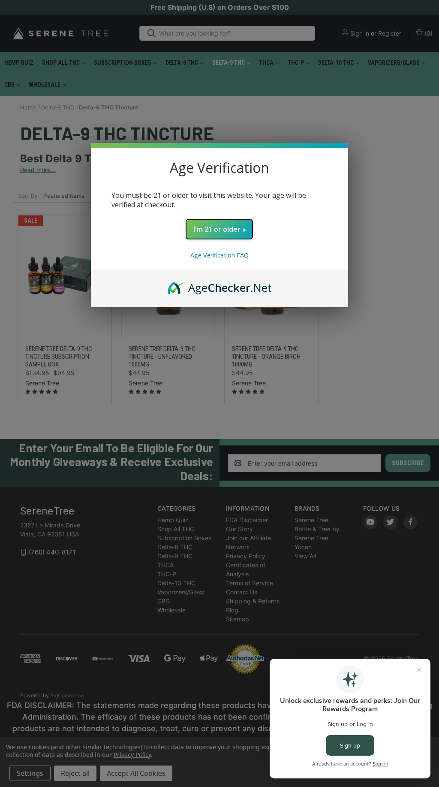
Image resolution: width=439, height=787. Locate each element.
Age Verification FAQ (219, 255)
